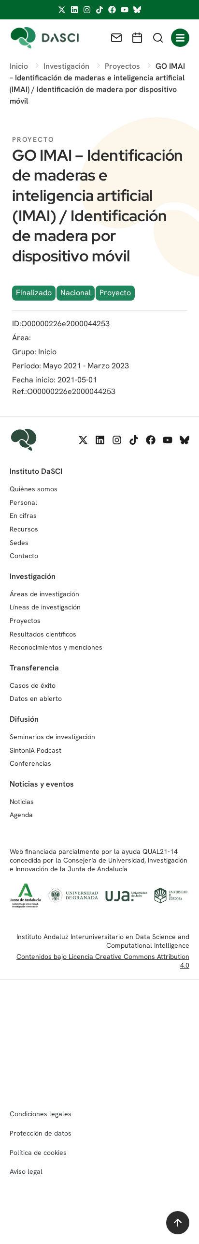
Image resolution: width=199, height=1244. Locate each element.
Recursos (24, 529)
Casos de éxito (33, 685)
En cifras (23, 515)
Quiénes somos (33, 489)
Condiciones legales (40, 1113)
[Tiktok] (99, 10)
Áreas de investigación (44, 594)
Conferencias (30, 763)
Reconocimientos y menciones (56, 647)
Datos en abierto (36, 698)
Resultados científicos (43, 634)
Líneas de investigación (45, 607)
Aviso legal (26, 1171)
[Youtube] (124, 10)
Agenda (21, 814)
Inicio (47, 352)
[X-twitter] (62, 10)
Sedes (19, 542)
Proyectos (25, 620)
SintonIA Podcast (35, 750)
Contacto (24, 555)
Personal (23, 502)
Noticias (22, 801)
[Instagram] (87, 10)
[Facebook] (112, 10)
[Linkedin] (74, 10)
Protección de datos (40, 1133)
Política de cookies (38, 1152)
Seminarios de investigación (52, 736)
